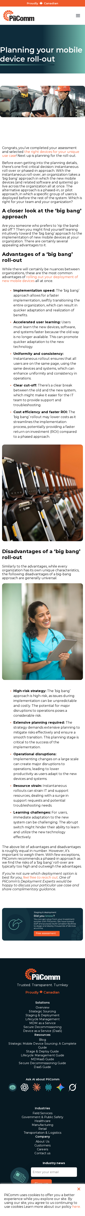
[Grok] (72, 1087)
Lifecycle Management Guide (42, 1055)
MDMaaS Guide (42, 1059)
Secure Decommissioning (42, 1027)
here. (76, 1207)
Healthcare (42, 1121)
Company (42, 1136)
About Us (42, 1141)
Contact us (42, 1153)
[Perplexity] (48, 1087)
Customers (42, 1145)
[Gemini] (60, 1087)
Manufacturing (42, 1125)
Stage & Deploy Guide (42, 1051)
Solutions (42, 1002)
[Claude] (36, 1087)
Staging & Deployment (42, 1015)
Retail (42, 1129)
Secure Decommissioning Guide (42, 1063)
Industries (42, 1108)
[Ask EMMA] (13, 1087)
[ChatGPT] (25, 1087)
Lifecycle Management (42, 1019)
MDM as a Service (42, 1023)
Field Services (43, 1113)
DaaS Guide (42, 1067)
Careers (42, 1149)
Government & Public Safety (43, 1117)
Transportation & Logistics (42, 1133)
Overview (43, 1007)
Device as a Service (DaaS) (42, 1031)
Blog (42, 1040)
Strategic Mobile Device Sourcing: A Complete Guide (42, 1045)
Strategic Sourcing (42, 1011)
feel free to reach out (40, 877)
